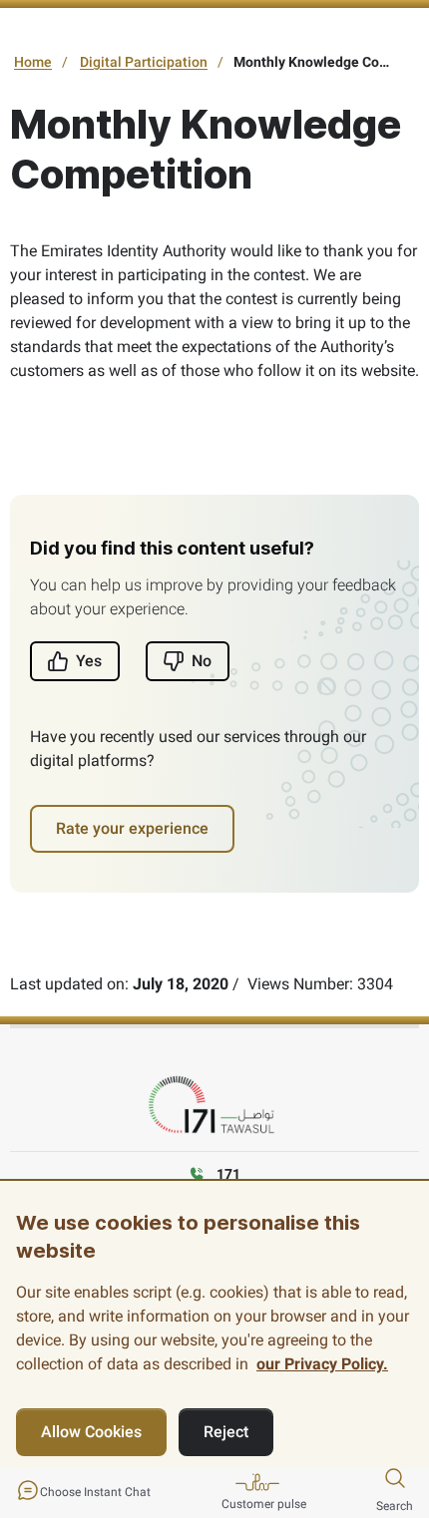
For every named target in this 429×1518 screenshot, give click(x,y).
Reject (226, 1431)
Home (33, 62)
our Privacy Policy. (322, 1363)
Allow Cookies (91, 1431)
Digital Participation (144, 62)
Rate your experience (132, 828)
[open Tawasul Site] (214, 1105)
